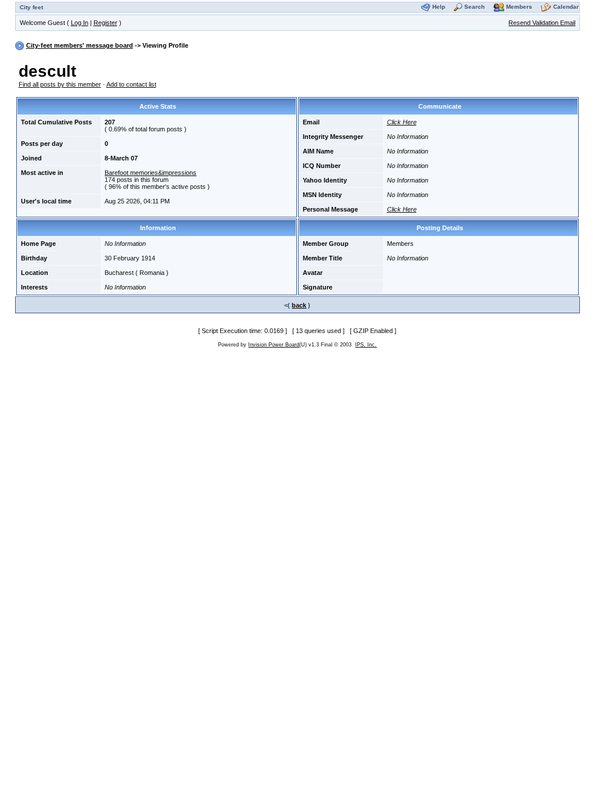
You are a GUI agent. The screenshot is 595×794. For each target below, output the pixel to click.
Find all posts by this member (60, 84)
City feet (31, 7)
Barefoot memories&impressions (150, 172)
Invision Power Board (273, 345)
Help (438, 6)
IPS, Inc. (366, 345)
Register (105, 22)
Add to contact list (131, 84)
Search (474, 6)
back (299, 305)
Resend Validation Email (541, 22)
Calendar (566, 6)
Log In (79, 22)
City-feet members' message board (79, 45)
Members (519, 6)
